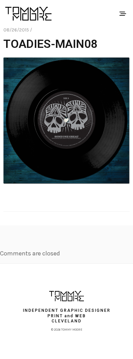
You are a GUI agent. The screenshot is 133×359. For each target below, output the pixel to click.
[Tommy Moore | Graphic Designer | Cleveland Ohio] (66, 296)
